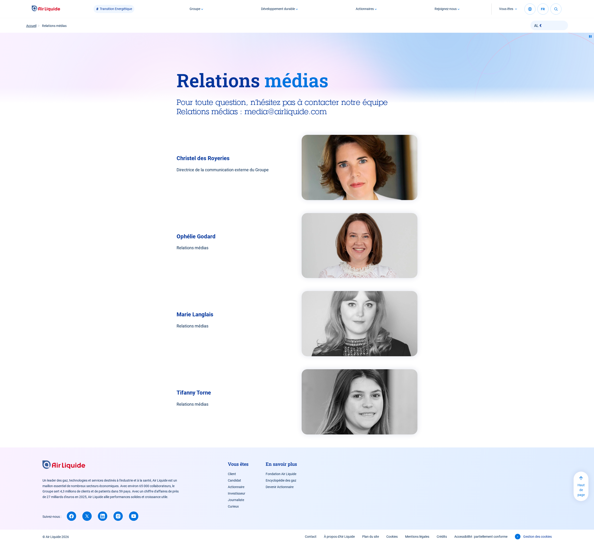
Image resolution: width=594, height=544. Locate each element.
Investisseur (236, 493)
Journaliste (236, 500)
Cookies (392, 536)
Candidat (234, 480)
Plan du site (370, 536)
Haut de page (581, 490)
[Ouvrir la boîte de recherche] (556, 9)
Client (232, 474)
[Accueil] (46, 9)
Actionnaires (365, 9)
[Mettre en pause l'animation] (590, 36)
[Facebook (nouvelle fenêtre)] (71, 516)
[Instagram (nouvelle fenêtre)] (118, 516)
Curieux (233, 506)
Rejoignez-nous (446, 9)
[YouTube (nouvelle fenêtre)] (133, 516)
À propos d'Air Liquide (339, 536)
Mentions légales (417, 536)
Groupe (195, 9)
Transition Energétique (116, 9)
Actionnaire (236, 487)
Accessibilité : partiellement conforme (480, 536)
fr (543, 9)
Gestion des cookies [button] (537, 536)
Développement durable (278, 9)
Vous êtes (506, 9)
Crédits (442, 536)
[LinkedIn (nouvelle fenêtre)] (102, 516)
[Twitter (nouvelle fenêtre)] (87, 516)
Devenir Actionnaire (280, 487)
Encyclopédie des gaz (281, 480)
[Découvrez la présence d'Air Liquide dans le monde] (530, 9)
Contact (310, 536)
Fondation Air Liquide (281, 474)
